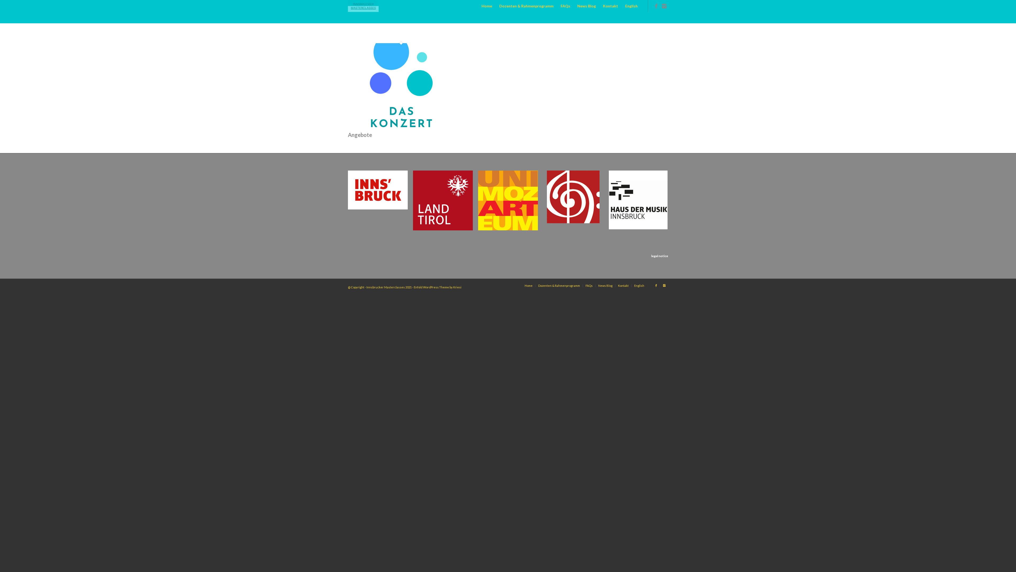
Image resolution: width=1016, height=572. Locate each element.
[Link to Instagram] (664, 6)
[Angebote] (401, 127)
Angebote (360, 135)
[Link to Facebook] (656, 6)
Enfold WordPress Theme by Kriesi (437, 287)
